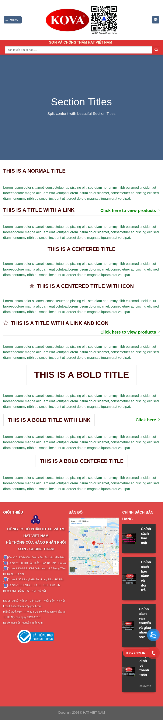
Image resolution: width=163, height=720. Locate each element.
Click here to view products (128, 210)
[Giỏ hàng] (155, 19)
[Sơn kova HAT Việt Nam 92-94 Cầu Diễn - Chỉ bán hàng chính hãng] (81, 20)
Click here (146, 420)
